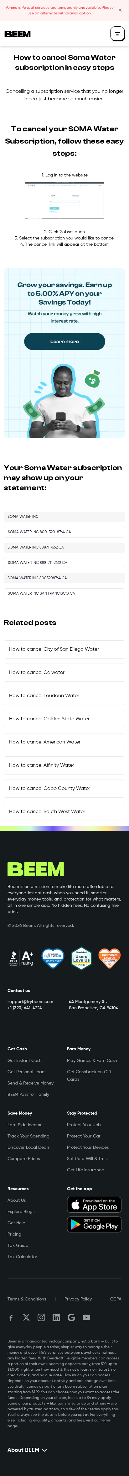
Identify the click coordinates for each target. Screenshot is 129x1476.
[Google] (71, 1317)
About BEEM (23, 1450)
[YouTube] (86, 1317)
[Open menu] (117, 33)
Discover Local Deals (28, 1147)
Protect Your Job (84, 1125)
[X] (26, 1317)
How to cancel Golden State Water (49, 719)
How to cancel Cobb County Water (49, 788)
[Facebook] (11, 1317)
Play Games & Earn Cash (92, 1060)
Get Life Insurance (85, 1170)
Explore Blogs (21, 1212)
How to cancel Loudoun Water (44, 695)
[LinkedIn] (56, 1317)
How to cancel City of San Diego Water (54, 649)
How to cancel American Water (44, 742)
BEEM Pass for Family (28, 1094)
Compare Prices (24, 1159)
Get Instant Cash (25, 1060)
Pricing (14, 1234)
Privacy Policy (78, 1299)
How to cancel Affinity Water (41, 765)
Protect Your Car (84, 1136)
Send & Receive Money (31, 1083)
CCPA (115, 1299)
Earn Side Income (25, 1125)
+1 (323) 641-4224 (25, 1008)
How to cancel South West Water (47, 811)
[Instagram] (41, 1317)
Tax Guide (18, 1245)
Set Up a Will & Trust (87, 1159)
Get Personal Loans (27, 1072)
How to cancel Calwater (36, 672)
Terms (106, 1420)
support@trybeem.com (30, 1002)
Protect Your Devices (88, 1147)
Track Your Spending (28, 1136)
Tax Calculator (22, 1257)
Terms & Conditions (27, 1299)
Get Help (16, 1223)
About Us (17, 1200)
